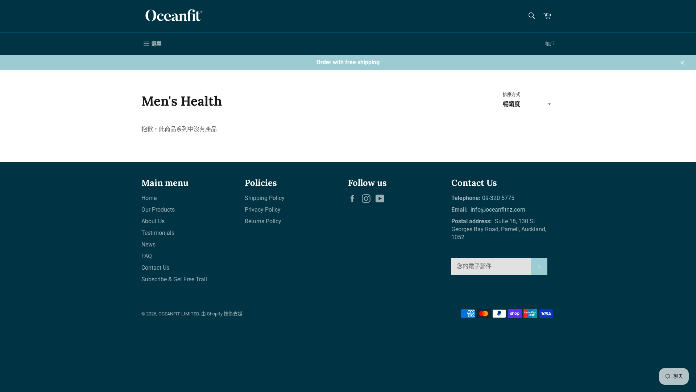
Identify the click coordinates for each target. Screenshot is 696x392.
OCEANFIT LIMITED (178, 314)
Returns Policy (263, 221)
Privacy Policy (263, 209)
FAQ (146, 256)
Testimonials (157, 232)
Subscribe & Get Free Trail (174, 279)
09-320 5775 (498, 198)
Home (149, 198)
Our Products (158, 209)
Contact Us (155, 267)
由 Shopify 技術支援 (222, 314)
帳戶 (550, 43)
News (148, 244)
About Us (153, 221)
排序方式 (511, 94)
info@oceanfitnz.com (497, 209)
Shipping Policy (265, 198)
